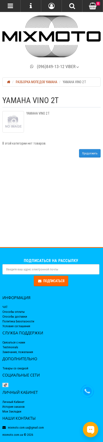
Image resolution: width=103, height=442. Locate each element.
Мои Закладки (11, 411)
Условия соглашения (16, 326)
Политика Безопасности (18, 321)
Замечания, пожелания (17, 352)
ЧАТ (5, 307)
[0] (93, 6)
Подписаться (53, 281)
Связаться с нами (13, 342)
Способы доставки (14, 316)
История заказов (13, 407)
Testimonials (10, 347)
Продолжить (89, 153)
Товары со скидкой (15, 368)
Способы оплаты (13, 312)
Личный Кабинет (13, 402)
